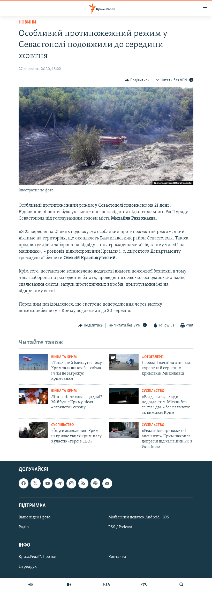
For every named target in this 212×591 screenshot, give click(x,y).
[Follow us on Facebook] (23, 483)
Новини (27, 22)
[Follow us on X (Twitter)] (35, 483)
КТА (106, 584)
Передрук (28, 567)
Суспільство (153, 391)
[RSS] (83, 483)
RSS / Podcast (120, 527)
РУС (143, 584)
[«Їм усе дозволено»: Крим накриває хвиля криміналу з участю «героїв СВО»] (33, 430)
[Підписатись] (107, 483)
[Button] (137, 80)
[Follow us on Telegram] (59, 483)
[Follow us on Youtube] (47, 483)
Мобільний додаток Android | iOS (138, 517)
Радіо (24, 527)
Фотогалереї (153, 357)
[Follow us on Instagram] (71, 483)
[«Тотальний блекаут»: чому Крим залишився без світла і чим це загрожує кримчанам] (33, 362)
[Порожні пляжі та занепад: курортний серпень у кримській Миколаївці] (124, 362)
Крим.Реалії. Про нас (38, 557)
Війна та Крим (64, 357)
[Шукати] (181, 584)
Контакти (117, 557)
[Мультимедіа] (69, 584)
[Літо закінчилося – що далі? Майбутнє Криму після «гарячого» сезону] (33, 396)
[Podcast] (95, 483)
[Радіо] (30, 584)
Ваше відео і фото (34, 517)
